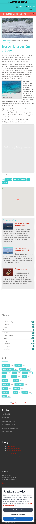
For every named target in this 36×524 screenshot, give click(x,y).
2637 (33, 343)
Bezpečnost (10, 42)
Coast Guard (8, 179)
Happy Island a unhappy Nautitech (18, 256)
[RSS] (2, 322)
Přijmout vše (18, 519)
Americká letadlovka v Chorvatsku (18, 233)
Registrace (31, 6)
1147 (33, 338)
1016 (33, 322)
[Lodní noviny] (17, 1)
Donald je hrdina (18, 277)
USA (28, 179)
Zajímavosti (4, 42)
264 (33, 332)
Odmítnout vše (18, 510)
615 (33, 349)
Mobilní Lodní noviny (14, 450)
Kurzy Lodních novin (13, 448)
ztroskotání (16, 179)
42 (33, 330)
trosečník (4, 182)
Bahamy (23, 179)
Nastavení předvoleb (18, 514)
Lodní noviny (11, 446)
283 (33, 335)
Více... (3, 483)
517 (33, 327)
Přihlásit (21, 7)
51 (33, 346)
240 (33, 324)
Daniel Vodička (7, 40)
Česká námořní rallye (13, 456)
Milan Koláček (11, 454)
